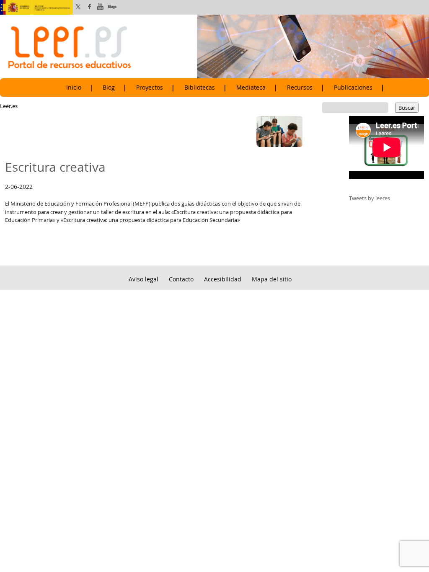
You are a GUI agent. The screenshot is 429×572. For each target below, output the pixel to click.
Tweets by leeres (369, 198)
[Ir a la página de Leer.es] (214, 46)
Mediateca (251, 87)
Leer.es (9, 106)
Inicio (73, 87)
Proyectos (149, 87)
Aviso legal (143, 279)
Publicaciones (353, 87)
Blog (109, 87)
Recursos (300, 87)
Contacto (181, 279)
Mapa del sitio (272, 279)
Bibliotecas (199, 87)
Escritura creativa (55, 166)
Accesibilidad (222, 279)
